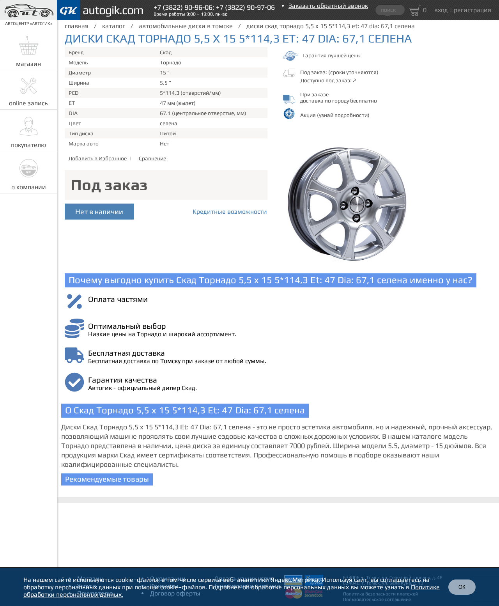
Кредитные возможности (230, 211)
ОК (461, 587)
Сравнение (152, 158)
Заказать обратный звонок (328, 5)
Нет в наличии (99, 211)
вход (441, 10)
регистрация (472, 10)
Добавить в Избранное (98, 158)
